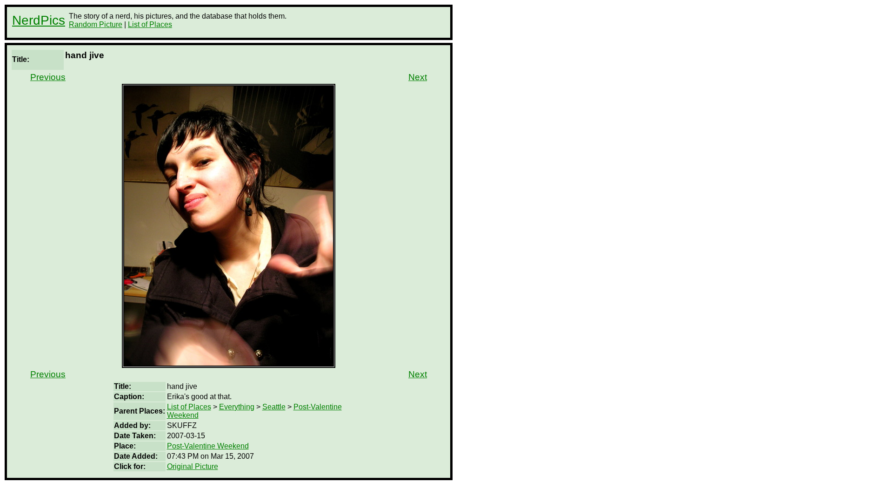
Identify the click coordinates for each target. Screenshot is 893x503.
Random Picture (95, 24)
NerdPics (38, 20)
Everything (236, 407)
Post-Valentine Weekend (208, 446)
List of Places (150, 24)
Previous (48, 77)
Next (417, 77)
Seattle (274, 407)
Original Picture (192, 466)
